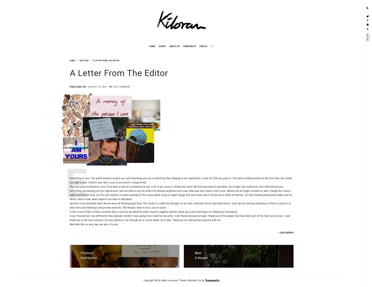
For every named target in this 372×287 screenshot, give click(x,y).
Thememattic (212, 280)
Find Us (204, 46)
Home (152, 46)
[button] (368, 8)
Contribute (189, 46)
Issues (162, 46)
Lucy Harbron (121, 86)
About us (174, 46)
